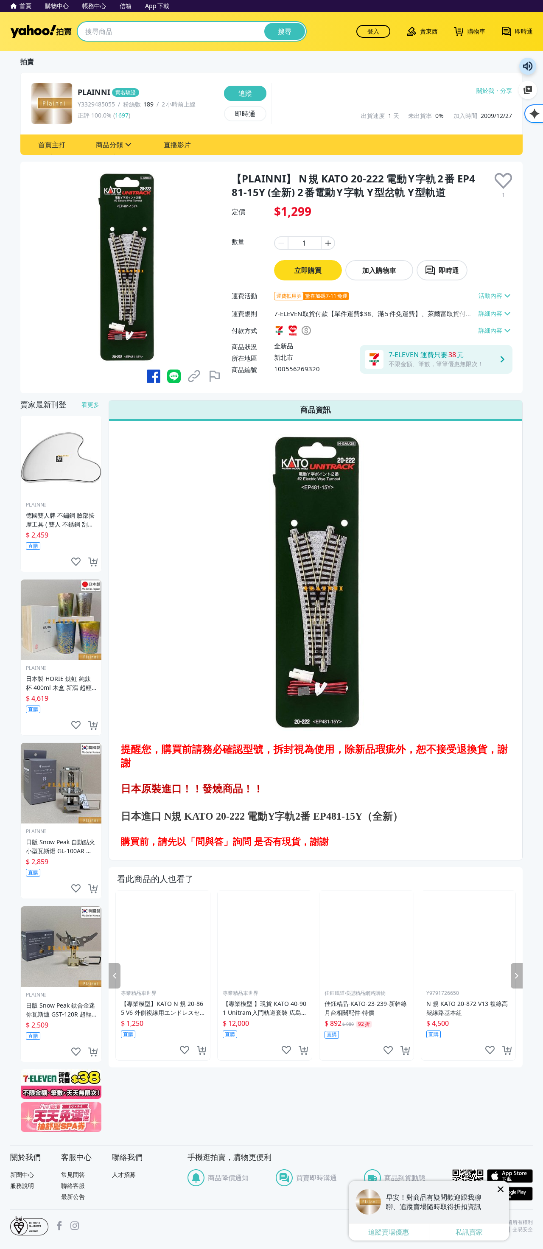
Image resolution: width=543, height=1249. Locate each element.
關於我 (485, 91)
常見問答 (73, 1175)
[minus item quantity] (281, 243)
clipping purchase (201, 1050)
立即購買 (308, 270)
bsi (29, 1226)
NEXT (517, 975)
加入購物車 (379, 270)
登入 (373, 31)
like (184, 1050)
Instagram (74, 1225)
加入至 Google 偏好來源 (527, 89)
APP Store (510, 1176)
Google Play (510, 1194)
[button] (51, 144)
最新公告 (73, 1197)
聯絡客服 (73, 1186)
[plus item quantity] (328, 243)
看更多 (90, 404)
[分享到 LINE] (174, 376)
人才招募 (124, 1175)
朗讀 (527, 66)
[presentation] (503, 180)
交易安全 (522, 1229)
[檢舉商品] (214, 376)
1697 (122, 115)
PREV (114, 975)
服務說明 (22, 1186)
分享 (506, 91)
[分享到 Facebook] (153, 376)
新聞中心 (22, 1175)
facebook (59, 1225)
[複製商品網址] (194, 376)
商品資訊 (315, 409)
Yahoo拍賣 (41, 31)
